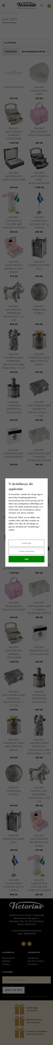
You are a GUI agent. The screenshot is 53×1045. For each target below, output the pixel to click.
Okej (26, 559)
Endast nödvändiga (26, 551)
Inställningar (26, 543)
